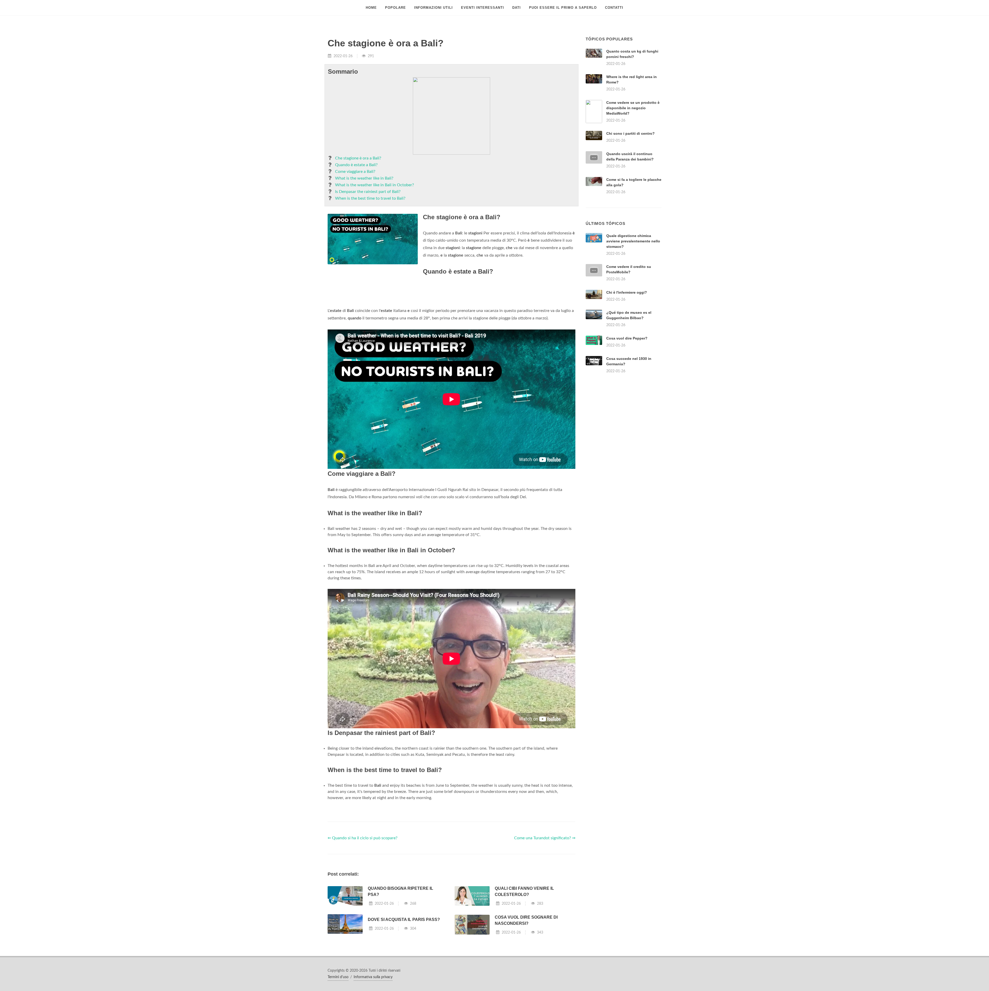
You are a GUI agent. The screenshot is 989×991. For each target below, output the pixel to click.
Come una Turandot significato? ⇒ (544, 838)
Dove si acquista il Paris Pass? (404, 919)
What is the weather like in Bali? (364, 178)
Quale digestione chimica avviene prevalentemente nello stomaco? (633, 241)
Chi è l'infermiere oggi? (626, 292)
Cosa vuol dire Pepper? (626, 338)
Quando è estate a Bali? (356, 165)
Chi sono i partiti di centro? (630, 133)
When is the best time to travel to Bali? (370, 198)
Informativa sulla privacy (373, 977)
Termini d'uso (338, 977)
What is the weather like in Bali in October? (374, 185)
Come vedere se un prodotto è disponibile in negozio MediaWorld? (633, 107)
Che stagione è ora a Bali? (358, 158)
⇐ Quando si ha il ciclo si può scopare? (362, 838)
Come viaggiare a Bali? (355, 172)
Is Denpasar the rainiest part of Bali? (367, 192)
